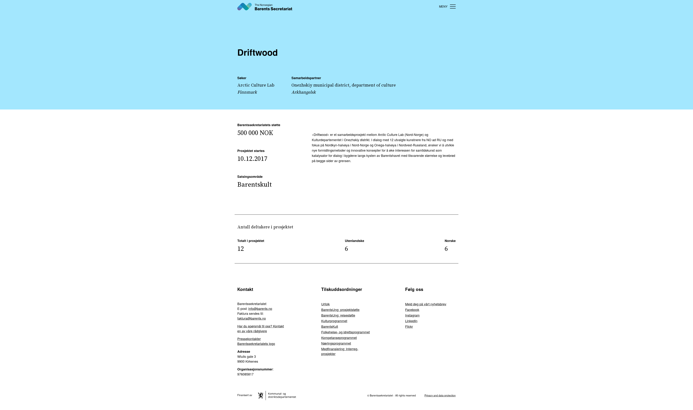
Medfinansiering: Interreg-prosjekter (339, 351)
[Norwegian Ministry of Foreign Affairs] (277, 395)
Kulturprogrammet (334, 320)
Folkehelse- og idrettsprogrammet (345, 332)
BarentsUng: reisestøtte (338, 315)
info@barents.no (260, 308)
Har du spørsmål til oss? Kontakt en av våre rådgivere (260, 328)
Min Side (433, 6)
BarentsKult (329, 326)
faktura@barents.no (251, 318)
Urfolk (325, 304)
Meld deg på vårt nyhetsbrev (425, 304)
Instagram (412, 315)
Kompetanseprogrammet (339, 337)
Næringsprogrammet (336, 343)
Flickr (409, 326)
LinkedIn (411, 320)
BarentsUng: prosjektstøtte (340, 309)
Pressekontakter (249, 338)
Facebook (412, 309)
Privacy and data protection (440, 395)
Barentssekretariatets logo (256, 343)
